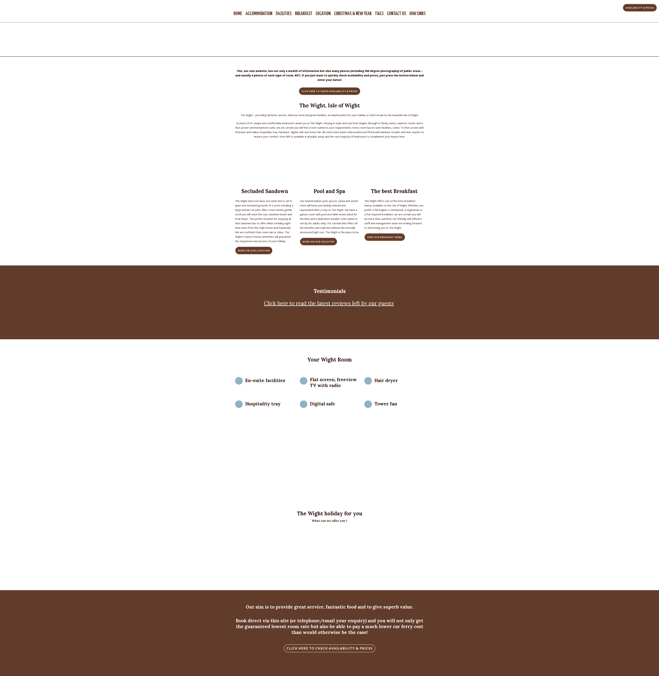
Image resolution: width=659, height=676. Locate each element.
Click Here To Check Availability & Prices (330, 91)
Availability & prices (640, 7)
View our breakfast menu (384, 237)
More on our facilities (318, 241)
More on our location (254, 250)
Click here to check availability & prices (330, 648)
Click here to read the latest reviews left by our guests (329, 303)
